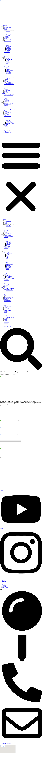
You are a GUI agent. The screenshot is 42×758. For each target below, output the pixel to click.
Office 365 (6, 129)
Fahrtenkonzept (6, 37)
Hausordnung (6, 91)
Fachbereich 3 (6, 74)
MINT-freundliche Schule (10, 227)
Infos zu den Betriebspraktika (11, 109)
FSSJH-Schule (8, 226)
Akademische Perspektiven (8, 103)
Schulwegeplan (6, 88)
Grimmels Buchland (7, 116)
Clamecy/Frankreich (9, 122)
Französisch (8, 62)
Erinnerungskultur (7, 114)
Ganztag (3, 93)
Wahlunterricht (6, 280)
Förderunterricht (6, 101)
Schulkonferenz (6, 247)
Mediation (5, 312)
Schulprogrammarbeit (7, 27)
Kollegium (6, 43)
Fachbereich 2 (6, 66)
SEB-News (8, 45)
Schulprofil (6, 28)
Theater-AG (8, 291)
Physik (7, 79)
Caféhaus (5, 111)
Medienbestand (6, 131)
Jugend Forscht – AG (9, 290)
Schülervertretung (7, 52)
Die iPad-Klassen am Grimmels (9, 84)
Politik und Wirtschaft (9, 70)
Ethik (7, 68)
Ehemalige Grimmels (7, 41)
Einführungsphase (9, 82)
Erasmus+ (5, 113)
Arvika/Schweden (9, 120)
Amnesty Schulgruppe (7, 104)
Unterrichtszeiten (7, 90)
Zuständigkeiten (6, 56)
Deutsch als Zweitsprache (8, 99)
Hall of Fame (8, 31)
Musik (7, 259)
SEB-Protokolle (8, 47)
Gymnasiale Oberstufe (7, 81)
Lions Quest (6, 311)
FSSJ (5, 115)
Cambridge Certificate (7, 112)
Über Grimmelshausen (7, 39)
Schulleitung (6, 248)
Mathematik (8, 78)
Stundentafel (6, 36)
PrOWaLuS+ (6, 323)
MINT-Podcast (6, 118)
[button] (21, 176)
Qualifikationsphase (9, 83)
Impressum (4, 586)
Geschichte (8, 69)
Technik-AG (8, 97)
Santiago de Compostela (10, 123)
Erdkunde (7, 67)
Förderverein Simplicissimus (8, 42)
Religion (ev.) (8, 72)
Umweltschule (8, 35)
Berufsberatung (8, 107)
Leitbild (5, 29)
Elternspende (8, 50)
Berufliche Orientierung (8, 301)
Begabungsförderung (7, 106)
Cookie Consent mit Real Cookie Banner (6, 755)
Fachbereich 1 (6, 58)
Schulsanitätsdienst (7, 124)
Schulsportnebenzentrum (10, 34)
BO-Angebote (8, 108)
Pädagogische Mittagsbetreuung (9, 94)
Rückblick (7, 51)
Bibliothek (5, 110)
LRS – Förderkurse (7, 98)
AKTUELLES (4, 25)
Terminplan (6, 89)
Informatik (8, 76)
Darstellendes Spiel (9, 59)
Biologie (7, 269)
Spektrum (5, 125)
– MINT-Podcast (9, 33)
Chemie (7, 75)
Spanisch (7, 65)
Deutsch (7, 60)
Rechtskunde (8, 71)
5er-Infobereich (6, 322)
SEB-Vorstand (8, 48)
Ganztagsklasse (6, 100)
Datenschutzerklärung (5, 587)
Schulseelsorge (6, 54)
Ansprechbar (6, 105)
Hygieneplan (6, 92)
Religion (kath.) (8, 73)
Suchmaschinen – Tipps (8, 132)
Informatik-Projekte (11, 77)
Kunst (7, 63)
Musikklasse (6, 279)
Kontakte (3, 580)
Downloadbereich (7, 130)
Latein (7, 258)
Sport (5, 80)
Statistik (5, 38)
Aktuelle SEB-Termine (10, 46)
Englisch (7, 61)
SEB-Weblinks (8, 49)
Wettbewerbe (6, 126)
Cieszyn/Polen (8, 121)
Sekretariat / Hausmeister (8, 55)
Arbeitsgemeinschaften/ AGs (8, 95)
